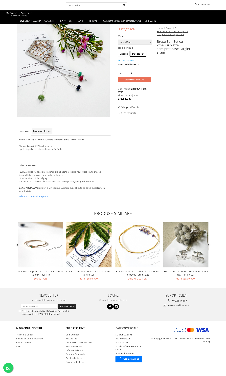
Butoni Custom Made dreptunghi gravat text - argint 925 (186, 273)
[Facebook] (110, 306)
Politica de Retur (74, 358)
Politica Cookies (24, 342)
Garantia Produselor (76, 354)
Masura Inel (71, 338)
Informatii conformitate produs (34, 196)
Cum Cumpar (72, 334)
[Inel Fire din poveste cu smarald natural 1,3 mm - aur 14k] (40, 244)
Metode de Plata (74, 346)
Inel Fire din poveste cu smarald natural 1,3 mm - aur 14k (40, 273)
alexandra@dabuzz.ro (179, 305)
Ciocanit (124, 53)
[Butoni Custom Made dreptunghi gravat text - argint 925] (185, 244)
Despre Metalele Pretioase (78, 342)
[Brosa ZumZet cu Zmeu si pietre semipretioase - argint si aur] (63, 70)
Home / (161, 28)
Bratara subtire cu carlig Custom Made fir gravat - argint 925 (137, 273)
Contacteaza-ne (131, 359)
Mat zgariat (138, 53)
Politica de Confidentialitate (29, 338)
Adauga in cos (134, 79)
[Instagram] (116, 306)
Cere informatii (128, 113)
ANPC (19, 346)
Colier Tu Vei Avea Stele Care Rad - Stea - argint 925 (89, 273)
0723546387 (179, 300)
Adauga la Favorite (129, 107)
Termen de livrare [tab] (42, 131)
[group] (63, 70)
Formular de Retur (75, 361)
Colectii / (171, 28)
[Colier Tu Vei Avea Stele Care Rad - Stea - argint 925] (89, 244)
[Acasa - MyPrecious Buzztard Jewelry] (19, 14)
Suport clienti (75, 328)
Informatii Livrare (74, 350)
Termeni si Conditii (25, 334)
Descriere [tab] (23, 131)
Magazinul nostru (29, 328)
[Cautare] (124, 5)
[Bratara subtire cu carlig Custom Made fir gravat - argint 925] (137, 244)
